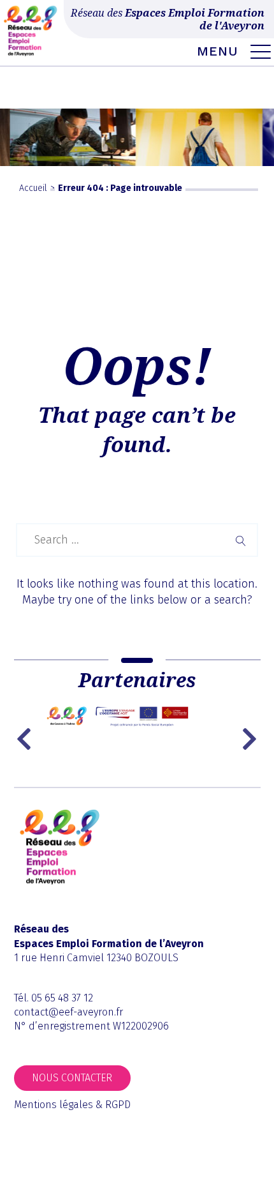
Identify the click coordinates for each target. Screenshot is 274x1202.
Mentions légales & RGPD (72, 1105)
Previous (27, 739)
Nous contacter (72, 1078)
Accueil (33, 188)
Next (251, 739)
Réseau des (167, 19)
